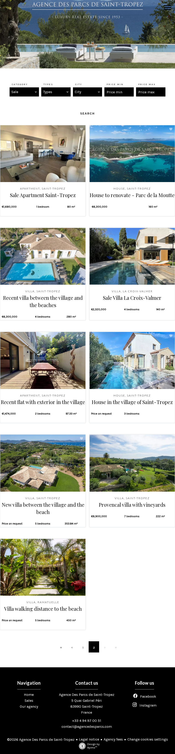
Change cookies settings (147, 739)
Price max (147, 84)
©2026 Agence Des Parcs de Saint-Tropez (41, 739)
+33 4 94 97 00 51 (86, 720)
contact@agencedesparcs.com (87, 726)
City (78, 84)
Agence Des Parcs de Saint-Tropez (86, 694)
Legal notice (89, 739)
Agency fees (113, 739)
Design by (93, 746)
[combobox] (24, 92)
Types (48, 84)
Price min (115, 84)
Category (20, 84)
